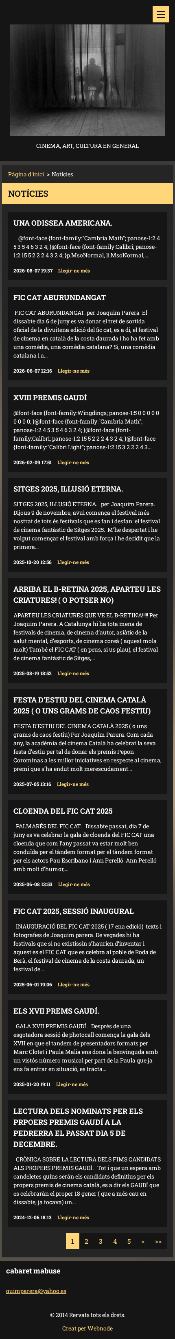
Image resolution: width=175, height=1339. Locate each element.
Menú (161, 14)
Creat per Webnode (87, 1328)
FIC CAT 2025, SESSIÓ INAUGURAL (73, 911)
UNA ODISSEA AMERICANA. (63, 223)
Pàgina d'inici (26, 174)
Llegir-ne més (74, 270)
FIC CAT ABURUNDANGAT (59, 297)
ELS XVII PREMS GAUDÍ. (56, 1011)
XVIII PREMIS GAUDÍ (50, 397)
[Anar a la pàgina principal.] (87, 70)
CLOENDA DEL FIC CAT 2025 (63, 811)
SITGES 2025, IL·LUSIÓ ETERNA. (68, 489)
